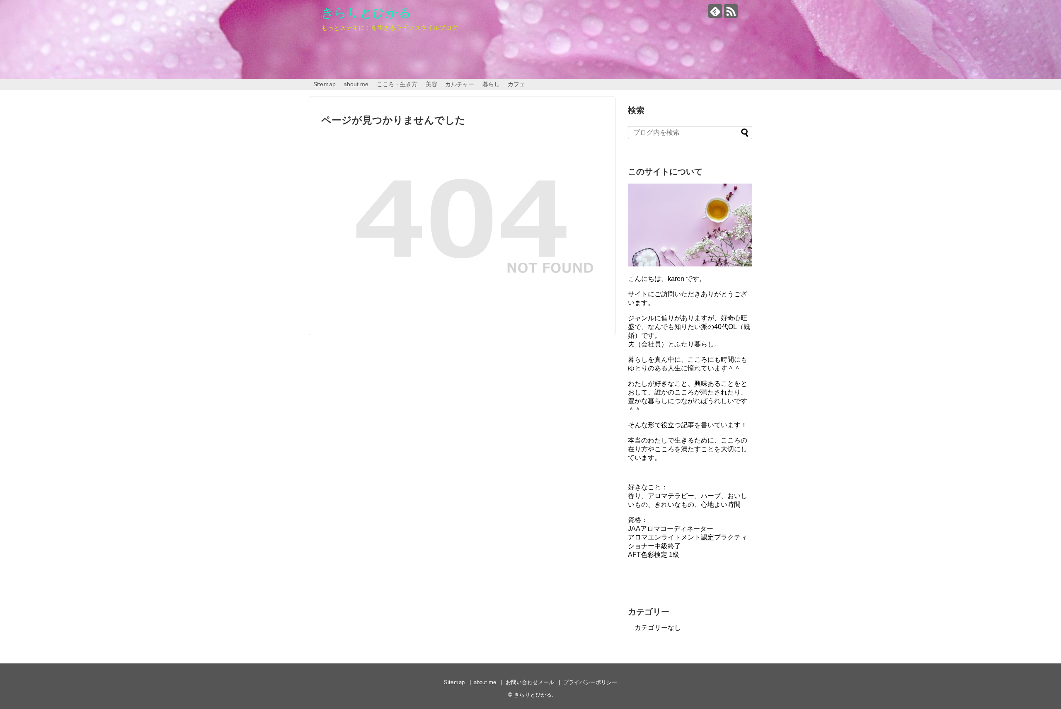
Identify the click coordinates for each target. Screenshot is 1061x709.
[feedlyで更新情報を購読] (715, 11)
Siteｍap (324, 84)
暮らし (491, 84)
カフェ (516, 84)
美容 (431, 84)
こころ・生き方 (397, 84)
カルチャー (459, 84)
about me (356, 84)
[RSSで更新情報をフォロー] (731, 11)
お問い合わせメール (530, 682)
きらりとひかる (366, 12)
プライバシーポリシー (590, 682)
